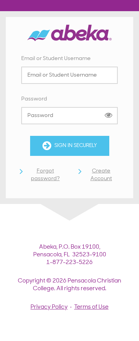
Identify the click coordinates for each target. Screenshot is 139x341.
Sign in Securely (75, 145)
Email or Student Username (56, 59)
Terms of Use (91, 307)
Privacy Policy (49, 307)
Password (34, 99)
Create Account (101, 175)
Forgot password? (45, 175)
